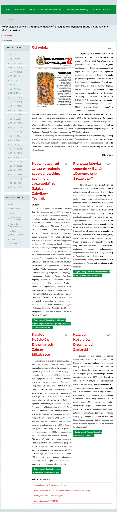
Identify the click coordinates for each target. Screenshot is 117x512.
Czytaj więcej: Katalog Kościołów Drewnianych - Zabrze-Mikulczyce (46, 471)
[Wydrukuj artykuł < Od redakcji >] (107, 48)
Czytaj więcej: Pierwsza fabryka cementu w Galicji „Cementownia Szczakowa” (91, 273)
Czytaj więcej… (7, 35)
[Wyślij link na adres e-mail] (110, 48)
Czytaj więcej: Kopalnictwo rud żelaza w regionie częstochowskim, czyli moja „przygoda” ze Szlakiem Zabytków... (51, 323)
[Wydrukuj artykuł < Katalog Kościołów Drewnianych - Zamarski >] (107, 335)
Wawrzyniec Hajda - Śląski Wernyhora (48, 495)
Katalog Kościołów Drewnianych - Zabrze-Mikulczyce (43, 344)
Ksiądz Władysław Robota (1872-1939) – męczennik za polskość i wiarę (62, 490)
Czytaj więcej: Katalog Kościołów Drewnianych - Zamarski (87, 434)
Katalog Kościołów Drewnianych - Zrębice (50, 485)
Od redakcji (41, 47)
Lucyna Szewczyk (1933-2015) (46, 501)
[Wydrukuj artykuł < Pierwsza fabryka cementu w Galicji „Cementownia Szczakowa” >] (107, 164)
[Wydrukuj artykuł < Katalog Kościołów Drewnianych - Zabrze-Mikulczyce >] (66, 335)
